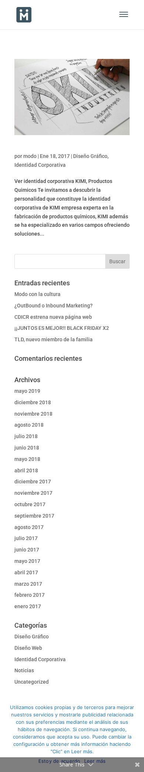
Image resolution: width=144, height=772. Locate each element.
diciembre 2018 (32, 402)
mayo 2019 (27, 391)
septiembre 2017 (34, 516)
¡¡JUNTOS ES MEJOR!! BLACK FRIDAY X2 (61, 328)
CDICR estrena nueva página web (53, 317)
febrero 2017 (29, 595)
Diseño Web (28, 648)
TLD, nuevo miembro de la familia (53, 339)
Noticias (24, 670)
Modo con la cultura (37, 294)
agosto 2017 (29, 527)
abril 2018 (26, 470)
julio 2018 (26, 436)
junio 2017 (26, 550)
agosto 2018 (29, 425)
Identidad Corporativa (40, 165)
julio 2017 (26, 538)
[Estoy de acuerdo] (134, 735)
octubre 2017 (29, 504)
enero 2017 (27, 606)
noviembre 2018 (33, 414)
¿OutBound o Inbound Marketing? (53, 306)
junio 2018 (26, 448)
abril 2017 (26, 572)
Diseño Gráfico (90, 156)
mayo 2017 (27, 561)
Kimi (20, 148)
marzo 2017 (28, 584)
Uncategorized (31, 682)
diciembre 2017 (32, 481)
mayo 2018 (27, 459)
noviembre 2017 (33, 493)
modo (30, 156)
